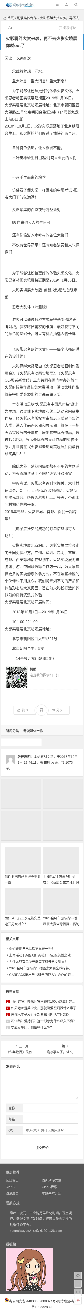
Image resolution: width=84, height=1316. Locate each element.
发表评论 (69, 28)
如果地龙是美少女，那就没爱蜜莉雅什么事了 (43, 1008)
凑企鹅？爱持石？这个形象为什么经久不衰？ (43, 1021)
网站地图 (63, 1301)
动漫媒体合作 (27, 18)
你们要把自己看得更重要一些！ (32, 948)
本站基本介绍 (51, 1193)
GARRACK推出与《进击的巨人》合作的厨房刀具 (44, 975)
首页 (10, 18)
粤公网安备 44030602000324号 (32, 1301)
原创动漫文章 (51, 1180)
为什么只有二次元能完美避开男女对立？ (38, 962)
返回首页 (12, 1180)
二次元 (21, 742)
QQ (11, 1130)
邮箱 (11, 1119)
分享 (59, 710)
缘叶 (47, 762)
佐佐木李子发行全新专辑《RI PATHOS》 (40, 1014)
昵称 (11, 1108)
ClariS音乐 (49, 1187)
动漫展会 (12, 1193)
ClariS (10, 1187)
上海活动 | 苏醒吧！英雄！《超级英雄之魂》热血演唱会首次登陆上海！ (61, 882)
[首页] (78, 1275)
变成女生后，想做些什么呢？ (32, 1027)
